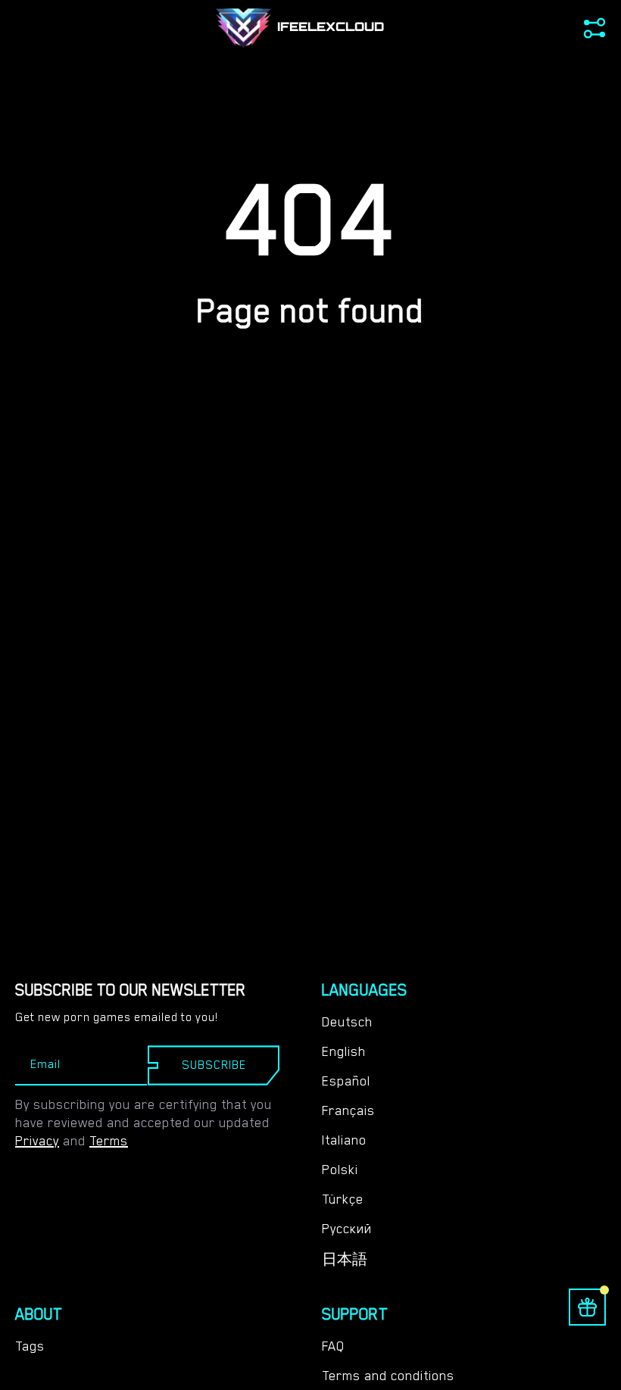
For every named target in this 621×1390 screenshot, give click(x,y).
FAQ (333, 1346)
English (344, 1051)
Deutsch (347, 1021)
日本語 (344, 1259)
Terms (108, 1140)
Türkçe (343, 1199)
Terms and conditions (388, 1375)
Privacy (37, 1140)
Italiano (344, 1140)
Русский (347, 1228)
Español (346, 1081)
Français (348, 1110)
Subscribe (214, 1065)
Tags (30, 1346)
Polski (340, 1169)
